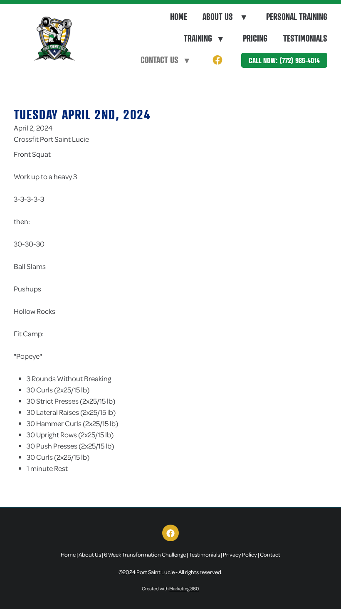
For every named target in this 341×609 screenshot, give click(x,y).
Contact (270, 554)
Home (178, 16)
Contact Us (165, 59)
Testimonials (305, 38)
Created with (170, 588)
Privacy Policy (240, 554)
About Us (224, 16)
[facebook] (217, 60)
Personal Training (296, 16)
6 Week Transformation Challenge (145, 554)
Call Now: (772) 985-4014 (284, 60)
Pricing (255, 38)
